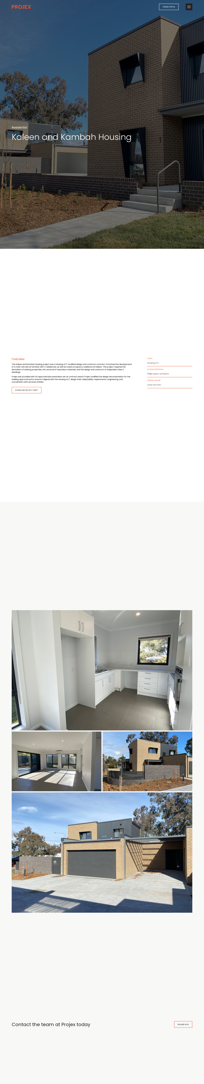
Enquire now (183, 1024)
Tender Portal (169, 7)
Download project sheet (26, 390)
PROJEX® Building (22, 7)
